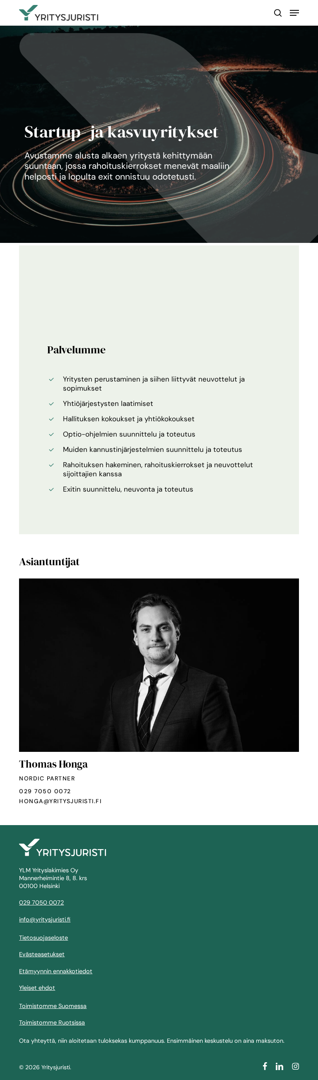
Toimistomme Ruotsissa (52, 1022)
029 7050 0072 (45, 791)
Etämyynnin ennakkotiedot (55, 971)
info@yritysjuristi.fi (44, 919)
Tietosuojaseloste (43, 937)
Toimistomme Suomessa (53, 1006)
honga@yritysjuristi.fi (60, 801)
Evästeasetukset (42, 954)
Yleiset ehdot (37, 987)
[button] (294, 13)
